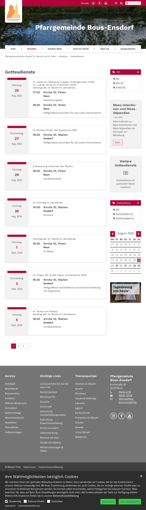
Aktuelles (63, 56)
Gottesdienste (77, 56)
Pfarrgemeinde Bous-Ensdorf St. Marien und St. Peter (30, 56)
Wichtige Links (50, 376)
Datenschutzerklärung (66, 495)
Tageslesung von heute (122, 289)
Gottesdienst (124, 203)
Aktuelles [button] (31, 48)
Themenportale (86, 376)
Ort (118, 72)
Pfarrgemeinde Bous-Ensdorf (121, 378)
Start (13, 48)
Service (10, 376)
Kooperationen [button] (128, 48)
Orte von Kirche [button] (81, 48)
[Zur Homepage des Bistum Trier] (133, 3)
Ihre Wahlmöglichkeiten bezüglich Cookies (41, 476)
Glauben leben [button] (55, 48)
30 (139, 265)
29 (134, 265)
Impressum (10, 505)
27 (125, 265)
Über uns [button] (104, 48)
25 (116, 265)
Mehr (118, 142)
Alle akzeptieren (129, 501)
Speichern (108, 501)
